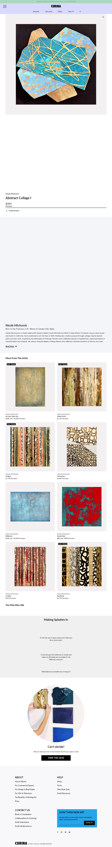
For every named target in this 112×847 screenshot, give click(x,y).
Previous (8, 64)
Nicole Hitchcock (12, 194)
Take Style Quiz (63, 789)
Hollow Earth (61, 416)
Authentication (14, 211)
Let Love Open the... (12, 416)
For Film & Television (23, 793)
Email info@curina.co (23, 826)
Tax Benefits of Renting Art (25, 797)
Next (104, 64)
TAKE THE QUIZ (56, 758)
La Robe (8, 596)
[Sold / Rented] (30, 387)
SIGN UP (89, 823)
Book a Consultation (23, 814)
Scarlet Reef (61, 536)
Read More (10, 346)
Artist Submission (22, 822)
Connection (61, 476)
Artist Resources (63, 793)
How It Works (20, 782)
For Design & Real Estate (25, 789)
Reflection (9, 536)
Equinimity (60, 596)
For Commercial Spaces (24, 785)
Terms (59, 785)
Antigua (8, 476)
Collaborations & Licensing (25, 818)
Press (17, 801)
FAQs (59, 782)
